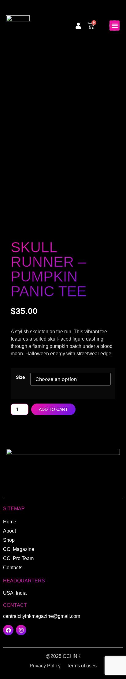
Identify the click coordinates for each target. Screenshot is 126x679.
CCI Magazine (18, 549)
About (9, 530)
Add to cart (53, 409)
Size (20, 377)
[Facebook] (8, 630)
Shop (9, 540)
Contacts (12, 567)
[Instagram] (21, 630)
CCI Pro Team (18, 558)
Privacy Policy (45, 665)
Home (9, 521)
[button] (114, 25)
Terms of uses (82, 665)
